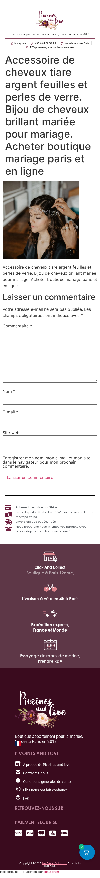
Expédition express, (50, 624)
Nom (9, 391)
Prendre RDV (50, 661)
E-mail (10, 412)
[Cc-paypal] (18, 833)
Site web (11, 433)
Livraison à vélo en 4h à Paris (50, 598)
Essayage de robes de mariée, (50, 655)
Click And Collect (50, 567)
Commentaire (17, 326)
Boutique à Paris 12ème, (50, 572)
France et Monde (50, 630)
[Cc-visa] (29, 833)
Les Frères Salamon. (54, 863)
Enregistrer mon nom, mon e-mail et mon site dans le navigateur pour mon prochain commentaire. (47, 462)
